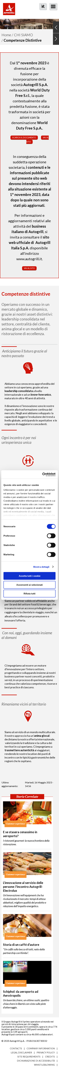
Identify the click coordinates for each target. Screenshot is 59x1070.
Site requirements (28, 1056)
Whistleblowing (44, 1064)
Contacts (16, 1048)
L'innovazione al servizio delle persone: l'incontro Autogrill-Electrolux (23, 886)
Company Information (41, 1048)
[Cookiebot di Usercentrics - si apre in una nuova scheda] (42, 474)
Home (6, 35)
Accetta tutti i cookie (29, 576)
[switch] (51, 535)
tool (41, 11)
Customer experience (15, 823)
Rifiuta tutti (29, 593)
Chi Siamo (23, 35)
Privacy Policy (46, 1052)
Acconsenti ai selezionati (29, 584)
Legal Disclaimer (21, 1052)
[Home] (9, 10)
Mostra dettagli (41, 566)
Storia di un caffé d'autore (21, 944)
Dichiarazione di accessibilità (36, 1060)
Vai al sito (29, 268)
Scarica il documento (24, 137)
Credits (50, 1056)
